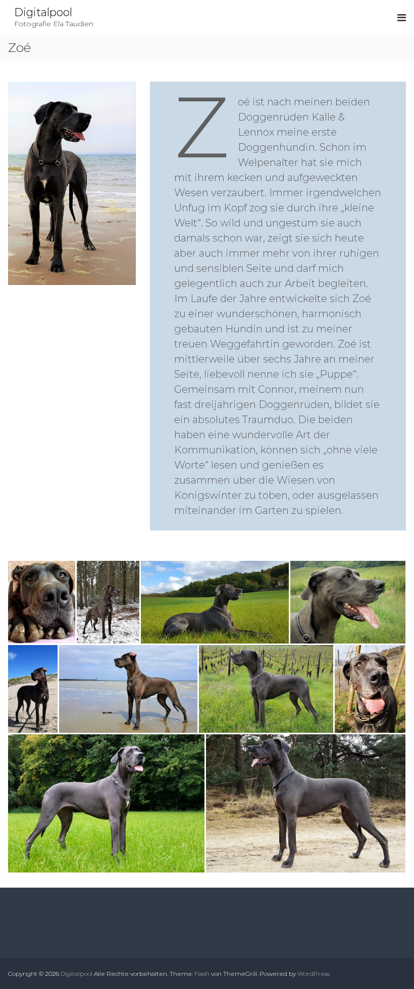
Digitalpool (43, 12)
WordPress (313, 973)
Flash (202, 973)
